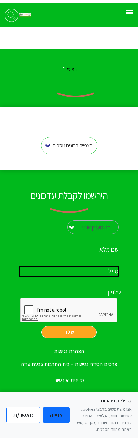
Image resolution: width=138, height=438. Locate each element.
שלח (69, 331)
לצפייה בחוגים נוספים (72, 145)
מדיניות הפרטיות (69, 380)
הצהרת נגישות (69, 351)
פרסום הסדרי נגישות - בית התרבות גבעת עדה (69, 364)
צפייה (56, 415)
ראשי (72, 68)
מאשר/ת (23, 415)
